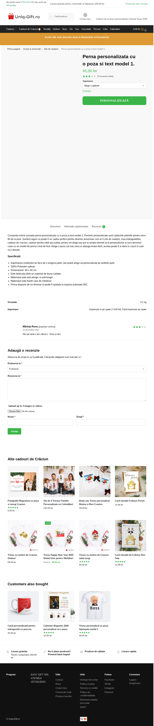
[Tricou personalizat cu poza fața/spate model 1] (94, 606)
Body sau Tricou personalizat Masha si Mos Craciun (94, 502)
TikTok (108, 684)
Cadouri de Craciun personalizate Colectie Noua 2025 (121, 19)
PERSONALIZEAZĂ (114, 100)
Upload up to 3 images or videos (25, 406)
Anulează (87, 91)
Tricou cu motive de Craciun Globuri (22, 557)
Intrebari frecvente (89, 679)
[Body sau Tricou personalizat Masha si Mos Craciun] (94, 481)
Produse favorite (63, 696)
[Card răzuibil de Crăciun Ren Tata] (130, 535)
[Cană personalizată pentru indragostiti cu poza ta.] (23, 606)
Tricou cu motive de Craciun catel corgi (94, 557)
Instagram (109, 688)
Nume (11, 416)
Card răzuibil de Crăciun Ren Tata (130, 557)
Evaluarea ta (15, 363)
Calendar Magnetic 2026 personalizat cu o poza (56, 627)
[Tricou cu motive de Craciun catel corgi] (94, 535)
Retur (58, 684)
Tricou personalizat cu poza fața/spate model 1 (93, 627)
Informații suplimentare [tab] (76, 226)
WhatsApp (11, 5)
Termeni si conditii (88, 688)
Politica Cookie (87, 684)
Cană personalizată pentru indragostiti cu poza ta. (21, 627)
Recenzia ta (14, 376)
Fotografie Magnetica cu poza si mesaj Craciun (23, 502)
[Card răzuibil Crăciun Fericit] (130, 481)
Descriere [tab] (55, 226)
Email (80, 416)
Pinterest (109, 692)
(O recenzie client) (105, 76)
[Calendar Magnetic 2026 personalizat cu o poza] (59, 606)
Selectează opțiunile (23, 568)
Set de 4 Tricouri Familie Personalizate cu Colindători (58, 502)
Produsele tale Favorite (137, 4)
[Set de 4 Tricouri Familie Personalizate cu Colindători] (59, 481)
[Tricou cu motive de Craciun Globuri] (23, 535)
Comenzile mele (63, 692)
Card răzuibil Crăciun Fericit (130, 500)
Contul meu (85, 19)
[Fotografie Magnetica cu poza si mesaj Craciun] (23, 481)
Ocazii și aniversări (32, 49)
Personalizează (23, 517)
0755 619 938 (27, 2)
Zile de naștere (51, 49)
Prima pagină (13, 49)
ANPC (83, 707)
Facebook (109, 679)
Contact (59, 679)
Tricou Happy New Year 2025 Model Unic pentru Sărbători (58, 557)
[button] (140, 29)
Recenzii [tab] (98, 226)
